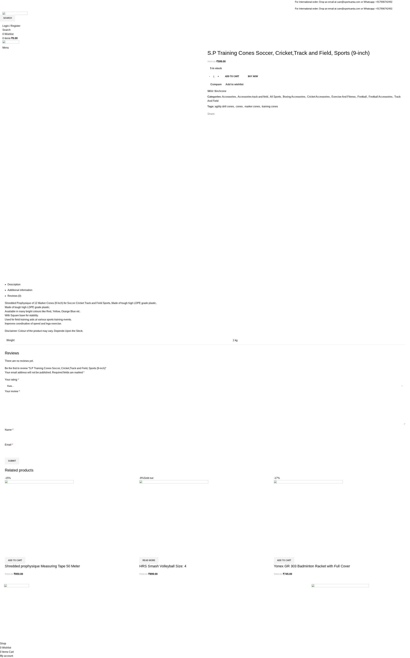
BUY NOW (253, 76)
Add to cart (232, 76)
